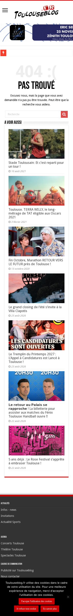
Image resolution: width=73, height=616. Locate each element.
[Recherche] (64, 114)
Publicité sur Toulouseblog (17, 570)
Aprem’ (12, 52)
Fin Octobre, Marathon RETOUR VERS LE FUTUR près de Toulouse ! (36, 262)
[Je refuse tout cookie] (68, 597)
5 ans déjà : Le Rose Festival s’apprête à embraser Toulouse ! (36, 461)
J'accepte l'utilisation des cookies (36, 601)
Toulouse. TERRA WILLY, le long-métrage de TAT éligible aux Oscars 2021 (35, 213)
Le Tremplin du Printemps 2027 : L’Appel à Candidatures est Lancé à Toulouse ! (34, 358)
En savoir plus (50, 608)
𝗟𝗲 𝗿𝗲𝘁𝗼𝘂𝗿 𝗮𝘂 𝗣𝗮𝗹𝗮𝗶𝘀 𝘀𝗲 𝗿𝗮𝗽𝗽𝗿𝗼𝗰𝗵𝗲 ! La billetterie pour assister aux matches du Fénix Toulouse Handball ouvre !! (32, 410)
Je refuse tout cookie (26, 608)
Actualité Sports (10, 521)
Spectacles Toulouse (13, 555)
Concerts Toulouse (12, 543)
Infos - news (8, 509)
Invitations (7, 515)
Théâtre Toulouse (12, 549)
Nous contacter (10, 576)
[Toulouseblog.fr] (36, 11)
